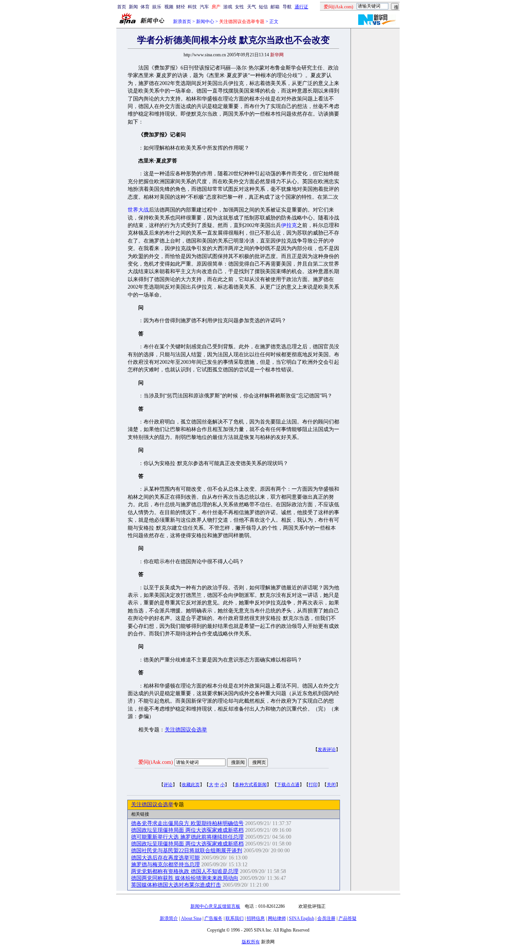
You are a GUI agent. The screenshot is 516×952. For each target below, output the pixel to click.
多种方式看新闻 (251, 784)
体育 (145, 6)
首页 (121, 6)
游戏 (227, 6)
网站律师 (277, 918)
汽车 (204, 6)
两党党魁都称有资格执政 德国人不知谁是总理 (184, 871)
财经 (180, 6)
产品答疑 (347, 918)
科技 (192, 6)
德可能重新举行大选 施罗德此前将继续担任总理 (187, 837)
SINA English (301, 918)
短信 (263, 6)
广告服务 (213, 918)
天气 (251, 6)
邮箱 (275, 6)
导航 (287, 6)
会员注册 (326, 918)
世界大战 (138, 210)
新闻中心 (205, 21)
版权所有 (251, 941)
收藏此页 (191, 784)
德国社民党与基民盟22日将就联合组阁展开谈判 (186, 850)
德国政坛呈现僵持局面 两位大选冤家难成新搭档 (187, 830)
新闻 (133, 6)
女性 (239, 6)
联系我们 (235, 918)
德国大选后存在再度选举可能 (165, 858)
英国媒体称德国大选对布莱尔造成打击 (176, 885)
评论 (168, 784)
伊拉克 (289, 225)
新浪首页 (182, 21)
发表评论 (327, 749)
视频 (168, 6)
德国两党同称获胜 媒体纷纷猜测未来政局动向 (184, 878)
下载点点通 (288, 784)
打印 (313, 784)
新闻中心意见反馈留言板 (215, 906)
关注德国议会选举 (186, 730)
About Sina (191, 918)
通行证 (301, 6)
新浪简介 (169, 918)
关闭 (331, 784)
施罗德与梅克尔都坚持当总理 (165, 864)
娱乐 (156, 6)
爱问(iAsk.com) (155, 762)
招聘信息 (256, 918)
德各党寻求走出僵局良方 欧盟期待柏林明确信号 (187, 823)
